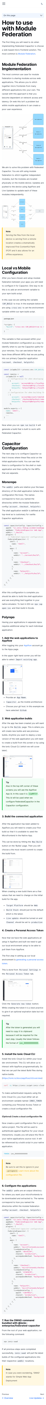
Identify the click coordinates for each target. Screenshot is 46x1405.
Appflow (28, 645)
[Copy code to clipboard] (41, 325)
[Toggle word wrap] (36, 325)
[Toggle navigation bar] (4, 3)
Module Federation (26, 54)
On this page (9, 15)
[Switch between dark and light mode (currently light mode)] (42, 4)
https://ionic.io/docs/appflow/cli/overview (22, 1078)
